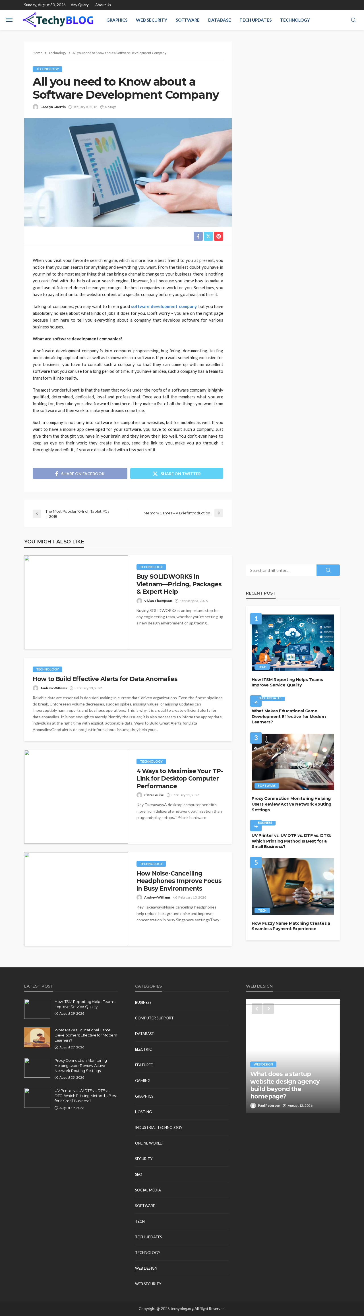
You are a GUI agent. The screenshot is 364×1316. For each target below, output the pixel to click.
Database (219, 19)
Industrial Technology (158, 1127)
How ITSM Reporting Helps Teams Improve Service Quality (287, 682)
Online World (149, 1143)
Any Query (80, 5)
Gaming (142, 1080)
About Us (103, 5)
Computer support (154, 1018)
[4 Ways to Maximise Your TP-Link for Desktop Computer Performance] (76, 797)
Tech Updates (255, 19)
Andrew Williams (53, 688)
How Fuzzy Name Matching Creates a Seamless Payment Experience (291, 926)
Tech (262, 667)
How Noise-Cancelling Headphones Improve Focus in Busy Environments (179, 881)
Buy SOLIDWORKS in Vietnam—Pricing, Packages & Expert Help (179, 584)
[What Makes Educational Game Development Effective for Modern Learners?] (37, 1037)
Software (188, 19)
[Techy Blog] (58, 20)
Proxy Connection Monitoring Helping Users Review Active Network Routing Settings (291, 804)
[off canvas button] (9, 20)
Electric (143, 1049)
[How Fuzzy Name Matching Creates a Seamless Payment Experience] (293, 886)
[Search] (353, 20)
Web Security (151, 19)
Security (143, 1158)
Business (265, 822)
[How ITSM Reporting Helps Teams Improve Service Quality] (293, 642)
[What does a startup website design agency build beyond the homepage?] (293, 1056)
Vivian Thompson (158, 601)
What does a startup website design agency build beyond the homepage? (285, 1085)
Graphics (116, 19)
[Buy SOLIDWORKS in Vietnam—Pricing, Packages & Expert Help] (76, 602)
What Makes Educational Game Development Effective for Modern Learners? (289, 716)
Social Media (148, 1190)
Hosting (143, 1112)
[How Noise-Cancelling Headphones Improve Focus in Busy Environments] (76, 899)
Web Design (146, 1268)
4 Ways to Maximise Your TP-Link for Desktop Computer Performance (179, 778)
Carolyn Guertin (53, 107)
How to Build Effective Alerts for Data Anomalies (105, 678)
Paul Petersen (269, 1105)
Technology (295, 19)
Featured (144, 1065)
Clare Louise (154, 795)
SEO (138, 1174)
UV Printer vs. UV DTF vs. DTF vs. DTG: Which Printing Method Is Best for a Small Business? (291, 841)
